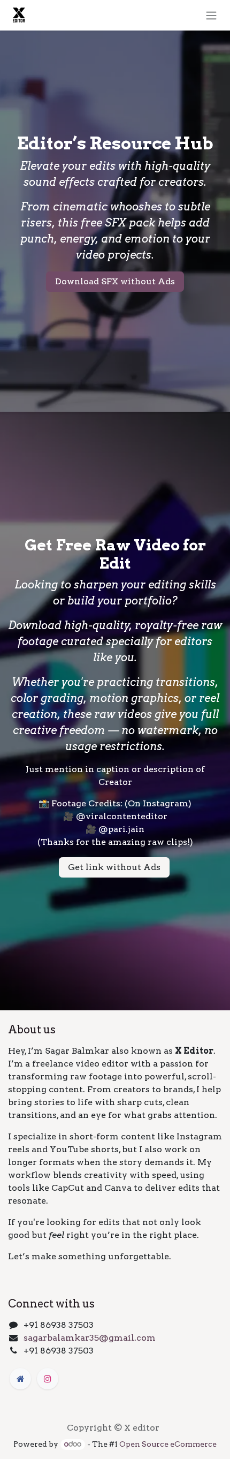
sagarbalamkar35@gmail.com (90, 1338)
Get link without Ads (114, 867)
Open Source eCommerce (168, 1444)
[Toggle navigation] (211, 15)
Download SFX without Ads (115, 281)
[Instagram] (47, 1378)
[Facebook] (20, 1378)
